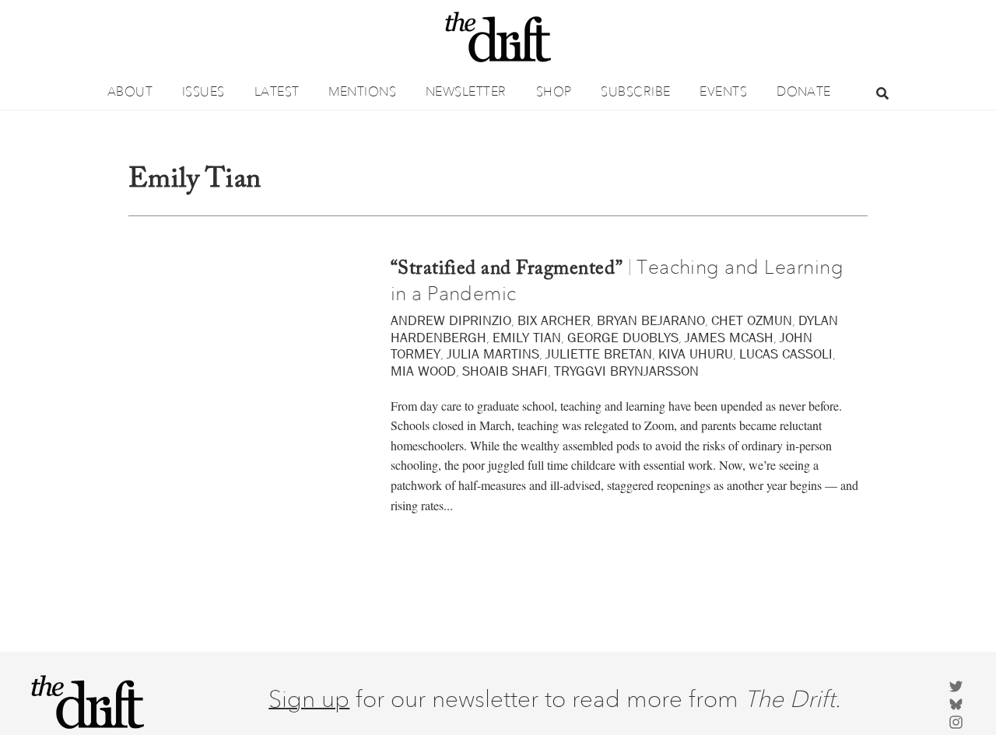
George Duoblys (623, 337)
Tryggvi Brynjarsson (626, 371)
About (130, 91)
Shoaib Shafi (505, 371)
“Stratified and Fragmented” (507, 269)
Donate (804, 91)
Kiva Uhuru (695, 354)
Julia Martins (493, 354)
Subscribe (635, 91)
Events (723, 91)
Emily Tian (527, 337)
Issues (203, 91)
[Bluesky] (956, 702)
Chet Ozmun (751, 320)
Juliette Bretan (598, 354)
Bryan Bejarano (651, 320)
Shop (554, 91)
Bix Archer (554, 320)
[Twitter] (956, 684)
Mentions (362, 91)
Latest (277, 91)
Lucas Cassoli (786, 354)
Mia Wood (423, 371)
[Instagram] (956, 720)
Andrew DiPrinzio (451, 320)
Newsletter (466, 91)
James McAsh (729, 337)
